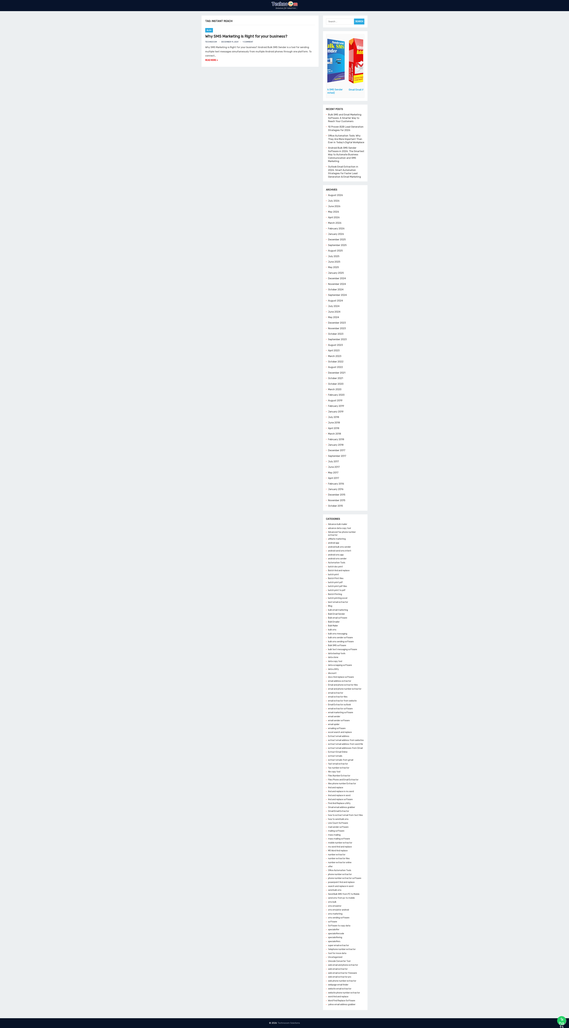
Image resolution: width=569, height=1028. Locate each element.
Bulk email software (337, 618)
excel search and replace (340, 732)
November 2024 (337, 284)
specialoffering (335, 937)
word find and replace (338, 996)
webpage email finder (338, 984)
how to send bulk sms (338, 819)
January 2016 (335, 489)
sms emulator (334, 906)
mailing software (336, 831)
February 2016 (336, 483)
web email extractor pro (339, 977)
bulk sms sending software (341, 641)
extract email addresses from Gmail (345, 748)
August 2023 (335, 345)
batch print (333, 574)
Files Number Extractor (339, 775)
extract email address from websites (346, 740)
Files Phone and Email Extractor (343, 779)
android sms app (336, 555)
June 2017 (334, 467)
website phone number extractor (344, 993)
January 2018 (335, 444)
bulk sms (332, 629)
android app (333, 543)
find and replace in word (339, 795)
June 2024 (334, 311)
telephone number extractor (342, 949)
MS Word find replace (338, 850)
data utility (333, 669)
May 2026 (333, 211)
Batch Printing (335, 594)
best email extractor (338, 602)
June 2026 (334, 206)
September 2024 (337, 295)
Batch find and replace (339, 570)
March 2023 (334, 356)
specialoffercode (336, 933)
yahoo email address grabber (341, 1004)
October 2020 (335, 383)
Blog (209, 30)
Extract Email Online (337, 752)
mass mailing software (339, 839)
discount (332, 673)
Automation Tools (336, 562)
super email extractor (338, 945)
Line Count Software (338, 823)
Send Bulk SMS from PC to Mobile (343, 894)
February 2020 (336, 394)
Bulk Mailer (333, 625)
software (332, 921)
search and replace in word (340, 886)
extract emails (335, 756)
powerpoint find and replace (341, 882)
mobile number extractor (340, 843)
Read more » (211, 60)
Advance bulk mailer (337, 524)
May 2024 (333, 317)
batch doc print (335, 566)
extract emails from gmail (340, 760)
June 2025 (334, 261)
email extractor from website (342, 701)
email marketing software (340, 712)
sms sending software (338, 917)
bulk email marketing (338, 610)
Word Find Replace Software (341, 1000)
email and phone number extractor (344, 689)
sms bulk (332, 902)
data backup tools (336, 653)
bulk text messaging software (342, 649)
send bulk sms (334, 890)
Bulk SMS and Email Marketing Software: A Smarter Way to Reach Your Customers (344, 118)
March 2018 (334, 433)
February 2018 (336, 439)
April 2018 (333, 428)
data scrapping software (340, 665)
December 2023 (337, 322)
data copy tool (335, 661)
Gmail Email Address (345, 89)
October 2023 (335, 333)
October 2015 (335, 505)
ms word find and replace (340, 847)
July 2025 (333, 256)
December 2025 (337, 239)
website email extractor (339, 988)
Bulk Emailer (334, 622)
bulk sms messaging (337, 633)
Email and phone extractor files (343, 685)
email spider (333, 724)
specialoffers (334, 941)
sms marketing (335, 914)
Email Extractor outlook (339, 704)
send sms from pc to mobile (341, 898)
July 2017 (333, 461)
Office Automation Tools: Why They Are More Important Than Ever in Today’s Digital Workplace (346, 139)
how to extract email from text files (345, 815)
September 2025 (337, 245)
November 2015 (336, 500)
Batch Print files (335, 578)
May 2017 (333, 472)
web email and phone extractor (343, 965)
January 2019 (335, 411)
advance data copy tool (339, 528)
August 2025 (335, 250)
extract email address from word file (345, 744)
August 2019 (335, 400)
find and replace (335, 787)
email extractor (335, 693)
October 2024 (335, 289)
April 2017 (333, 478)
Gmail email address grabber (341, 807)
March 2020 (334, 389)
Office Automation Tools (339, 870)
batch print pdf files (337, 586)
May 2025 (333, 267)
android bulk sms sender (339, 547)
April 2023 (333, 350)
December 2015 (336, 494)
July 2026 (333, 200)
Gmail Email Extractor (338, 811)
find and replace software (340, 799)
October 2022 (335, 361)
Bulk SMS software (337, 645)
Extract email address (338, 736)
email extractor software (340, 708)
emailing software (337, 728)
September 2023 (337, 339)
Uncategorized (335, 957)
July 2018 (333, 417)
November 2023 (337, 328)
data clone (333, 657)
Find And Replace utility (339, 803)
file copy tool (334, 771)
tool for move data (337, 953)
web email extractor (338, 969)
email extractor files (337, 697)
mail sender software (338, 827)
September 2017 (337, 456)
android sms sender (337, 558)
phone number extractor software (344, 878)
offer (330, 866)
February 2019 (336, 406)
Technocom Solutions (289, 1023)
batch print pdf (335, 582)
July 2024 (333, 306)
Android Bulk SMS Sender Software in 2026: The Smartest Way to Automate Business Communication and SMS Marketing (346, 154)
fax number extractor (338, 768)
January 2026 (336, 234)
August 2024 (335, 300)
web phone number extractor (342, 981)
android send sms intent (339, 551)
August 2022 (335, 367)
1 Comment (248, 42)
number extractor (336, 854)
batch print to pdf (336, 590)
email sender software (339, 720)
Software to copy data (339, 925)
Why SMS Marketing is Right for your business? (246, 36)
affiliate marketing (337, 539)
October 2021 (335, 378)
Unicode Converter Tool (339, 961)
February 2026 (336, 228)
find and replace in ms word (341, 791)
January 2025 (336, 273)
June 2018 (334, 422)
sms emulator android (338, 910)
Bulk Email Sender (336, 614)
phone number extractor (340, 874)
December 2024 (337, 278)
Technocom (211, 42)
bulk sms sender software (340, 637)
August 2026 (335, 195)
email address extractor (339, 681)
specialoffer (333, 929)
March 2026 (334, 223)
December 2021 (336, 372)
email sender (334, 716)
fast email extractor (338, 764)
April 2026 (334, 217)
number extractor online (339, 862)
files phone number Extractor (342, 783)
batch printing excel (337, 598)
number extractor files (339, 858)
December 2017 (336, 450)
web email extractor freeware (342, 973)
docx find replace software (341, 677)
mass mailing (334, 835)
